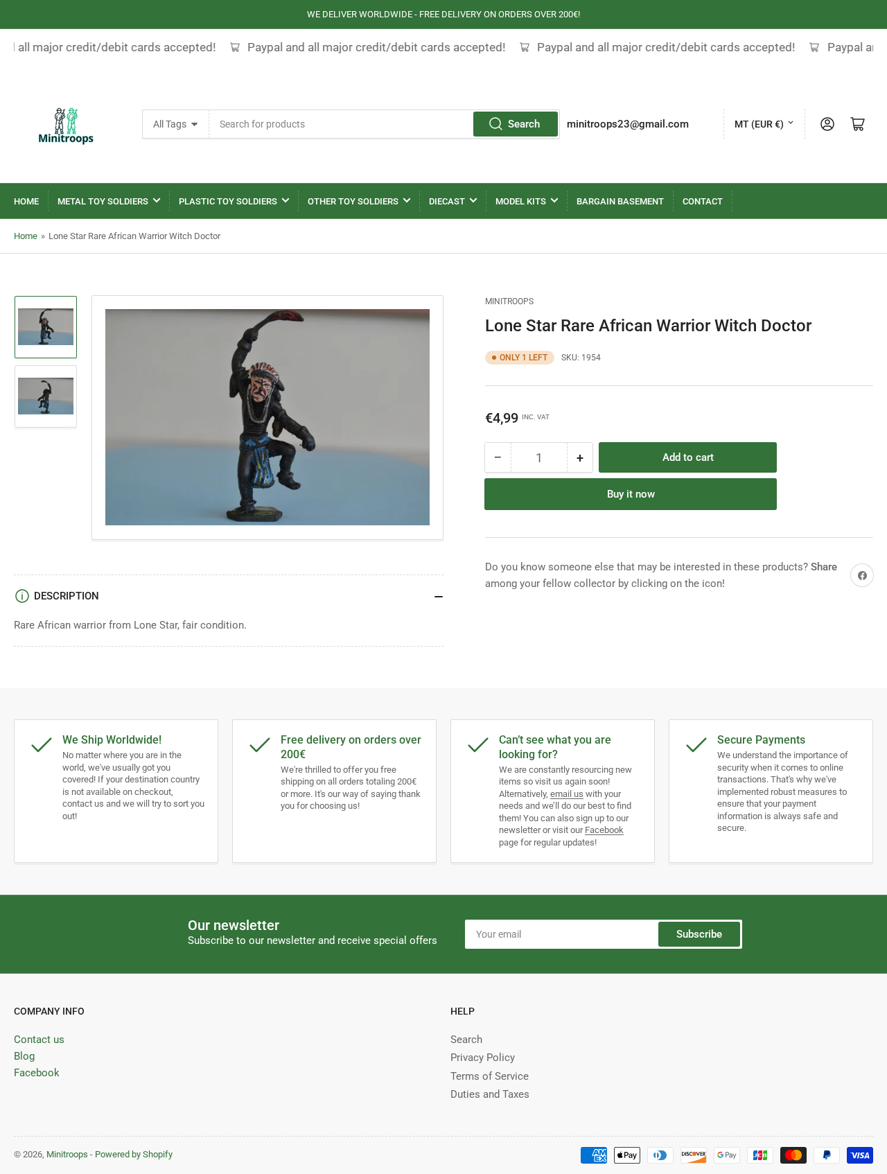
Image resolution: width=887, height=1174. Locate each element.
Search (524, 124)
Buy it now (631, 494)
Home (26, 201)
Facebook (604, 830)
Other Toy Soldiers (353, 201)
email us (566, 794)
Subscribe (699, 934)
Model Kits (520, 201)
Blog (24, 1056)
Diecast (447, 201)
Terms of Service (489, 1076)
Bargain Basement (620, 201)
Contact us (39, 1039)
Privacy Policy (482, 1057)
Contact (703, 201)
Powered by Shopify (134, 1154)
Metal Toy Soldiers (103, 201)
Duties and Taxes (489, 1094)
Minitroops (509, 301)
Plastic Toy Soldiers (228, 201)
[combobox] (385, 124)
